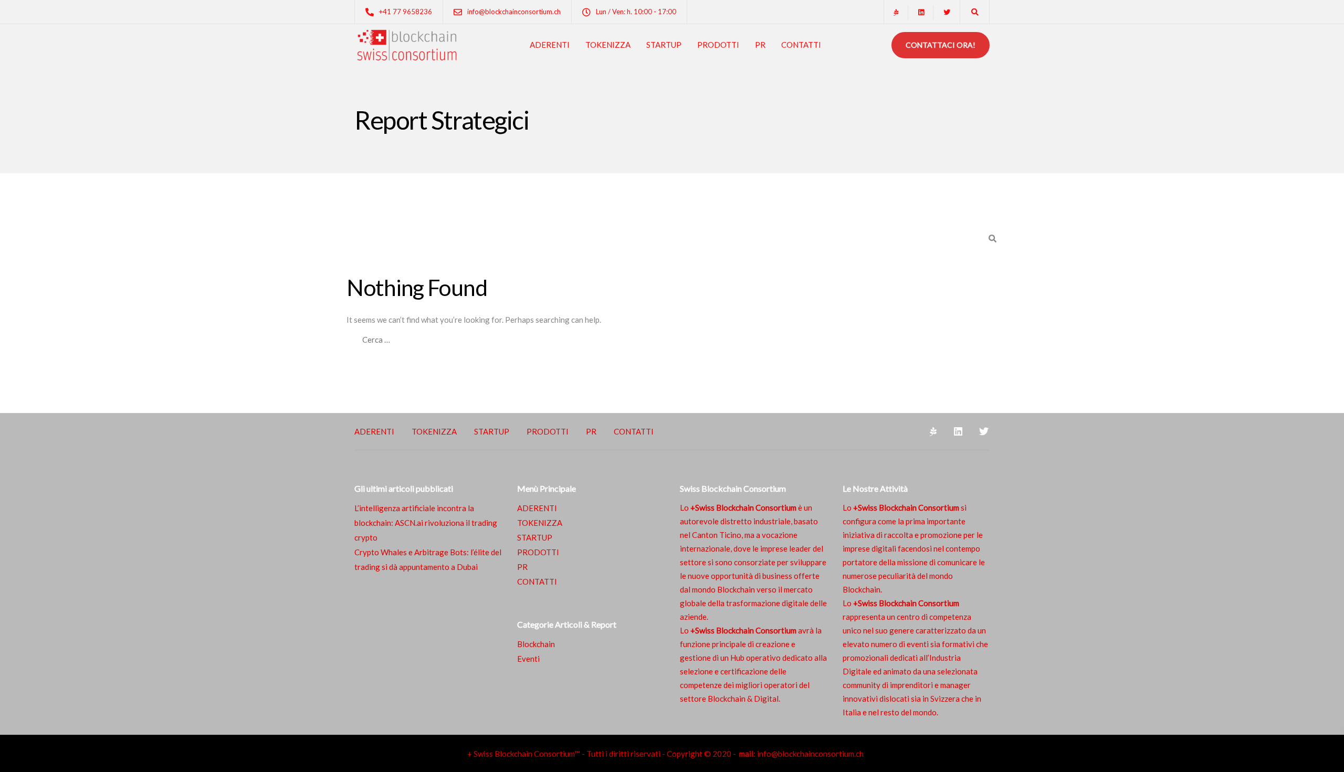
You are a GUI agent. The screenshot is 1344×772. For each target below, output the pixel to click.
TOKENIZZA (608, 44)
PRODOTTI (718, 44)
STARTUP (663, 44)
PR (760, 44)
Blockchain (536, 644)
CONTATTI (801, 44)
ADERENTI (550, 44)
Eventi (528, 658)
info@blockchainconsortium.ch (810, 753)
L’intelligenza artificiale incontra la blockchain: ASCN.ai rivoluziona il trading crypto (425, 522)
